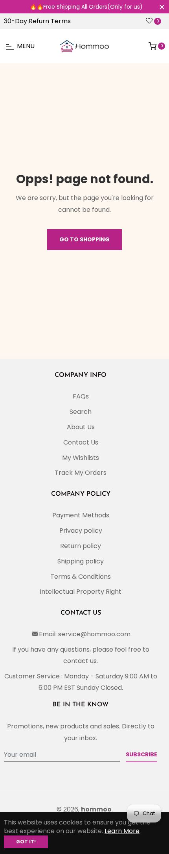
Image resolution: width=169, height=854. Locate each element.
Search (81, 411)
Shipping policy (80, 561)
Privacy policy (80, 530)
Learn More (122, 830)
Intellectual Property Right (80, 591)
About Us (81, 427)
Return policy (80, 545)
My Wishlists (80, 457)
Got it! (26, 841)
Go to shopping (84, 239)
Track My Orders (81, 472)
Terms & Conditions (80, 576)
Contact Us (80, 442)
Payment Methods (80, 515)
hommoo (96, 809)
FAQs (81, 396)
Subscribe (141, 754)
